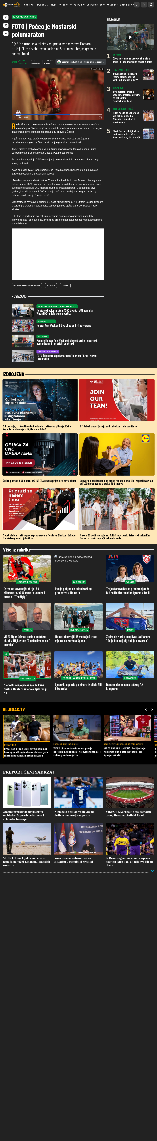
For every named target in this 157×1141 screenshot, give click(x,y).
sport (14, 62)
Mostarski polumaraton (26, 318)
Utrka (65, 318)
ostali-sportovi (23, 61)
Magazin (78, 4)
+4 (93, 145)
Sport (66, 4)
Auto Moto (126, 4)
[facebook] (6, 17)
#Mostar (28, 4)
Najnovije (42, 4)
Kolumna (111, 4)
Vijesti (55, 4)
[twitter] (6, 25)
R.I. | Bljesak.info (35, 61)
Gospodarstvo (95, 4)
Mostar (51, 318)
